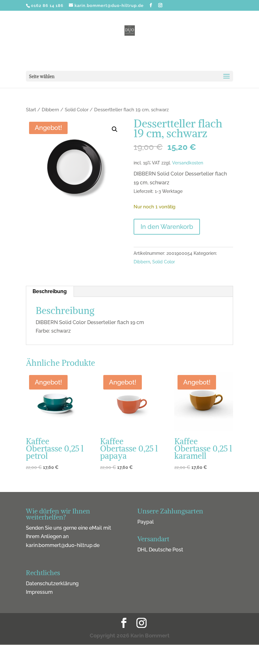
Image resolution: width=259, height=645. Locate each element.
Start (31, 109)
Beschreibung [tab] (50, 291)
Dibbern (50, 109)
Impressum (39, 592)
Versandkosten (187, 162)
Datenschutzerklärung (52, 583)
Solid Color (76, 109)
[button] (114, 129)
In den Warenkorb (167, 226)
